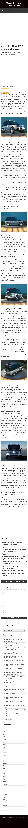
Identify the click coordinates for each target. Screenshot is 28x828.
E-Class (5, 755)
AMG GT (5, 731)
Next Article (20, 581)
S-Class (5, 784)
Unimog (5, 800)
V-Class (5, 802)
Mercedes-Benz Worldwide (14, 4)
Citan (4, 739)
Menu (3, 10)
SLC (4, 789)
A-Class (5, 729)
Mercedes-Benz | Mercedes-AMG (11, 52)
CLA (4, 742)
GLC (4, 771)
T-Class (5, 794)
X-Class (5, 805)
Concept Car (6, 752)
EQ (3, 758)
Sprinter (5, 792)
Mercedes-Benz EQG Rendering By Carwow (15, 565)
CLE (4, 744)
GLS (4, 776)
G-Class (5, 763)
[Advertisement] (14, 28)
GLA (4, 765)
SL (3, 786)
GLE (4, 773)
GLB (4, 768)
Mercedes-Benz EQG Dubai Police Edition (14, 556)
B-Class (5, 734)
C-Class (5, 737)
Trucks (4, 797)
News (4, 781)
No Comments (12, 54)
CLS (4, 750)
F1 (3, 760)
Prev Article (8, 581)
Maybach (5, 779)
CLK (4, 747)
